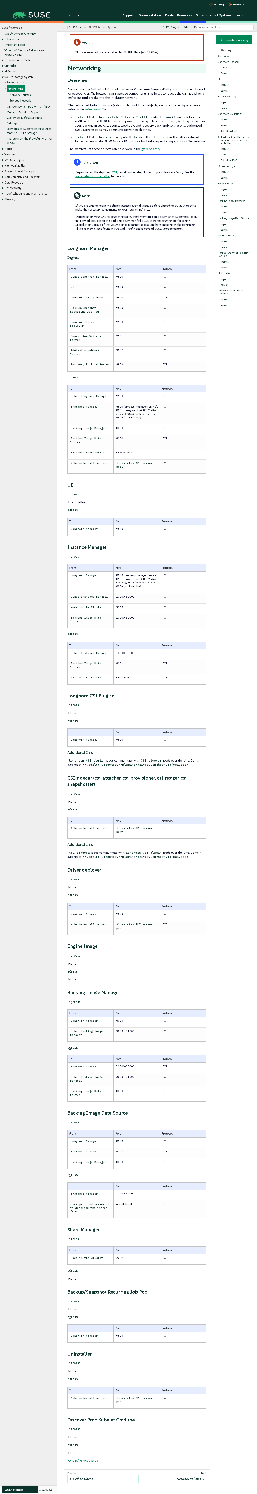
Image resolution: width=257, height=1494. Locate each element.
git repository (150, 149)
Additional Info (229, 131)
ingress (224, 102)
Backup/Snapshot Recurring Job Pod (234, 254)
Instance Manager (228, 96)
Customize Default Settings (24, 117)
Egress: (224, 73)
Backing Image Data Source (233, 218)
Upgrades (10, 65)
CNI (114, 172)
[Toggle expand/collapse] (2, 39)
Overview (223, 56)
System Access (16, 82)
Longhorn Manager (228, 61)
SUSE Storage (77, 27)
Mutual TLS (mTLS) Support (24, 112)
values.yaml (93, 109)
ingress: (225, 84)
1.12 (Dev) (169, 27)
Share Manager (226, 235)
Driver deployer (227, 166)
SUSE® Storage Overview (20, 33)
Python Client (83, 1479)
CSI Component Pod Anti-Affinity (28, 106)
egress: (224, 90)
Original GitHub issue (83, 1460)
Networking (16, 88)
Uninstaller (224, 273)
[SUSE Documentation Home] (64, 27)
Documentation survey (234, 40)
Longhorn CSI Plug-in (230, 113)
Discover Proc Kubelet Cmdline (230, 292)
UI (219, 79)
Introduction (12, 39)
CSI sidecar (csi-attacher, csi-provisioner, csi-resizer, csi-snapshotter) (234, 140)
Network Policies (20, 95)
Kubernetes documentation (92, 176)
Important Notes (15, 45)
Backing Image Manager (231, 201)
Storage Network (20, 100)
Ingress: (225, 67)
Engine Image (225, 183)
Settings (12, 123)
